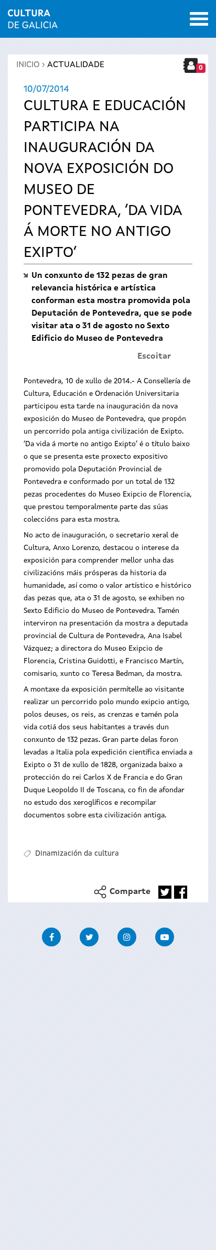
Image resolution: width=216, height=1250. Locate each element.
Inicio (28, 65)
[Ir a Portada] (33, 22)
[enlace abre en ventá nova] (164, 892)
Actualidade (75, 65)
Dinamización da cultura (77, 853)
